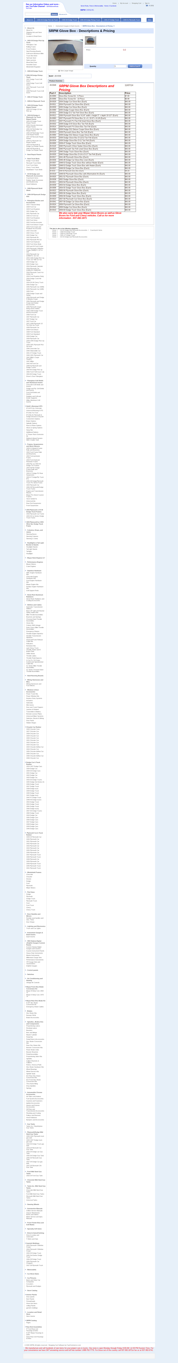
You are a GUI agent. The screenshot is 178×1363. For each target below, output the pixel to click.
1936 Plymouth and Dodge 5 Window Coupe (35, 298)
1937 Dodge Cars (32, 822)
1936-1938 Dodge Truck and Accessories (34, 311)
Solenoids (29, 703)
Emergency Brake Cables (35, 1007)
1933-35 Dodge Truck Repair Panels (33, 122)
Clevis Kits (29, 623)
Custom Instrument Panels (35, 951)
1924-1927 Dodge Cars (34, 766)
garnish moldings (32, 1308)
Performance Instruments (35, 960)
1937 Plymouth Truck (33, 855)
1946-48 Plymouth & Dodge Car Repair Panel (34, 149)
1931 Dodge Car (31, 211)
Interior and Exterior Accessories (33, 1106)
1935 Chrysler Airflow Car (35, 751)
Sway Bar (29, 430)
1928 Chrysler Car (32, 733)
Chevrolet (29, 874)
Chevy (28, 907)
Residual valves (31, 1028)
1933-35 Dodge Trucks (34, 780)
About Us (29, 30)
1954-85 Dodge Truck (33, 374)
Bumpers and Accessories (35, 1120)
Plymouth (29, 885)
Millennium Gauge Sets (34, 957)
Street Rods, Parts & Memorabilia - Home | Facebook (98, 6)
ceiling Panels (30, 1305)
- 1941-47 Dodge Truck (34, 97)
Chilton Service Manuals (34, 1210)
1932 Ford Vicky (31, 220)
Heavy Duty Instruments (34, 953)
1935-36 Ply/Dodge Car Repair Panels (34, 130)
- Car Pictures (31, 1278)
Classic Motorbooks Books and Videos (33, 1213)
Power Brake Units (32, 1050)
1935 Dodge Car (31, 284)
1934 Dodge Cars (32, 264)
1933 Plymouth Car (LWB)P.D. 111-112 (32, 255)
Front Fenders (31, 49)
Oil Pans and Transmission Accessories (35, 1110)
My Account (124, 3)
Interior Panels (31, 1294)
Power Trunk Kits (32, 694)
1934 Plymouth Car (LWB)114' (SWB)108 (33, 269)
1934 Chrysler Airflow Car (35, 747)
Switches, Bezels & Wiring (35, 718)
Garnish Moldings (32, 1243)
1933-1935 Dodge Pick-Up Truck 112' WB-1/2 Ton (35, 258)
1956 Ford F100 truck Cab (35, 372)
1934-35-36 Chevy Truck (34, 282)
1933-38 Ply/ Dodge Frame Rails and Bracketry (33, 469)
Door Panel (30, 720)
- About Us (30, 28)
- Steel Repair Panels (33, 154)
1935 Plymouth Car (32, 850)
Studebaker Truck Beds (34, 169)
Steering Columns (32, 536)
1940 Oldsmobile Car (33, 351)
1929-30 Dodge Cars (33, 771)
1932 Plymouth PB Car (34, 239)
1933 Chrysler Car (32, 745)
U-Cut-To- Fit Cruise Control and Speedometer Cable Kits (35, 661)
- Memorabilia (31, 1269)
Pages (28, 1322)
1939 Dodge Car (31, 336)
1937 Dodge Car (31, 319)
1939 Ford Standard (33, 334)
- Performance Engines (34, 562)
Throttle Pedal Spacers (34, 658)
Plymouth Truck (31, 901)
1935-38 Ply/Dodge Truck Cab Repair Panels (35, 133)
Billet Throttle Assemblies (34, 615)
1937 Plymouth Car (32, 317)
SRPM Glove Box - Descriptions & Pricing (97, 26)
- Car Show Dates (32, 1274)
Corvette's (29, 1284)
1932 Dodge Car (31, 235)
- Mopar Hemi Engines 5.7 (35, 558)
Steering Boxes (31, 534)
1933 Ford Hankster (33, 242)
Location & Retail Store (34, 36)
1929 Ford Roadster (33, 209)
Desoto (28, 879)
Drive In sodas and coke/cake (32, 1236)
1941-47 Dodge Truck (33, 353)
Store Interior (30, 1316)
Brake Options (31, 421)
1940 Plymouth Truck (33, 866)
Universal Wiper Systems (34, 716)
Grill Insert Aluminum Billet (35, 53)
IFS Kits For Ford (32, 413)
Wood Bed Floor (31, 62)
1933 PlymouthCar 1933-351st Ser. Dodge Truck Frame (35, 524)
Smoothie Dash (31, 64)
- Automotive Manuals (34, 1208)
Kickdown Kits (31, 646)
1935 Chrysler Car (32, 753)
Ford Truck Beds (32, 165)
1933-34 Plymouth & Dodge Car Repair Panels (35, 145)
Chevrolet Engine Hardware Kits (32, 577)
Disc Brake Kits (31, 1013)
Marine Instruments (32, 955)
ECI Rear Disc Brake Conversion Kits (33, 1076)
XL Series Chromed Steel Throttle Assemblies (34, 670)
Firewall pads (30, 1301)
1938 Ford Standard (33, 332)
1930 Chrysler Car (32, 738)
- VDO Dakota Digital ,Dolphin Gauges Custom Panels (35, 943)
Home (115, 3)
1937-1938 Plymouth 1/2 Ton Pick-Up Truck (34, 324)
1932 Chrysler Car (32, 742)
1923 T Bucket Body (33, 204)
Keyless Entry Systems (34, 698)
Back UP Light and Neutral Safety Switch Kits (35, 611)
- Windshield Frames (33, 872)
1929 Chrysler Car (32, 736)
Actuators (29, 700)
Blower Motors (31, 564)
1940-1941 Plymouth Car (34, 355)
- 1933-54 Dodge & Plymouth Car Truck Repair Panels (33, 117)
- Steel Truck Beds (32, 158)
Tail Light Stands (31, 549)
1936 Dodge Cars (32, 820)
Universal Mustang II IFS (34, 410)
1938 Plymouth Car (32, 327)
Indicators (29, 643)
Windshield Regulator (33, 67)
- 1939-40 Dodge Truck (34, 71)
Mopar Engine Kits (32, 584)
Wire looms (30, 705)
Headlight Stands (32, 547)
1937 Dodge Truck (32, 786)
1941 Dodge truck (32, 795)
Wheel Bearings (31, 1069)
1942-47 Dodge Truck (33, 797)
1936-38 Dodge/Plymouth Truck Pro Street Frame (34, 482)
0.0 (124, 50)
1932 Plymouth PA (32, 237)
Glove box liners (31, 1303)
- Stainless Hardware (33, 570)
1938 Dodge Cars (32, 824)
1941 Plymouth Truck (33, 868)
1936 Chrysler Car (32, 758)
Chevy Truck (30, 910)
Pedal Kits (29, 1037)
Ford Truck (30, 905)
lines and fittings (31, 1032)
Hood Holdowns (31, 184)
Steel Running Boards (33, 51)
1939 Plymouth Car (32, 338)
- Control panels (32, 970)
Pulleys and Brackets (33, 1115)
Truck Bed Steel (31, 56)
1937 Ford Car (31, 321)
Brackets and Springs (33, 617)
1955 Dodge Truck (32, 806)
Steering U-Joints (32, 538)
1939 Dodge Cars (32, 826)
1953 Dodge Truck (32, 802)
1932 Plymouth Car (32, 843)
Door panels (30, 1297)
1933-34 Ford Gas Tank (34, 1175)
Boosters (29, 1030)
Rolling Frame (31, 47)
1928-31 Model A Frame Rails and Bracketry (34, 449)
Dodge (28, 881)
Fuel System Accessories (35, 1098)
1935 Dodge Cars (32, 817)
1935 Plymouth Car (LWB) (35, 289)
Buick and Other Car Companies (33, 1281)
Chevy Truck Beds (32, 167)
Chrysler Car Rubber (33, 727)
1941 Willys (30, 361)
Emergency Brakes (32, 631)
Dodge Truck (30, 898)
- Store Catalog (31, 1290)
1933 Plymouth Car (32, 846)
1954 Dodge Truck (32, 804)
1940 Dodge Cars (32, 828)
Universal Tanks (31, 1200)
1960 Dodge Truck (32, 813)
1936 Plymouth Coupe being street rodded (33, 307)
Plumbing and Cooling (33, 1113)
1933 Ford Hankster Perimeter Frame (33, 460)
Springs (28, 1088)
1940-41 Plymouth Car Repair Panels (33, 141)
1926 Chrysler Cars (33, 729)
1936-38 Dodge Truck (33, 1259)
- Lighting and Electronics (35, 926)
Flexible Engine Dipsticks (34, 633)
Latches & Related (32, 709)
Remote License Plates (34, 714)
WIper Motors (30, 888)
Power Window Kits (32, 696)
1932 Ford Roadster (33, 218)
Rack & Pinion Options (33, 425)
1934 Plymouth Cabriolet (34, 266)
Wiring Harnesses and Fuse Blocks (33, 684)
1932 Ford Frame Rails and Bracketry (34, 453)
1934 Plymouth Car (32, 485)
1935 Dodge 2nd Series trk (35, 782)
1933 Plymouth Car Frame (35, 514)
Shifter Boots (30, 653)
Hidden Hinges (31, 723)
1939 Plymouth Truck (33, 863)
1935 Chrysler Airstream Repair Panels (34, 126)
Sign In (147, 3)
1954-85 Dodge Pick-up (34, 369)
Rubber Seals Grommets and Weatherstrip (34, 181)
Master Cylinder (31, 1035)
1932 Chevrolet (31, 231)
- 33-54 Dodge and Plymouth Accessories (73, 230)
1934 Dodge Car (31, 815)
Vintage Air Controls (32, 982)
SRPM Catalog (31, 1320)
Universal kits (30, 501)
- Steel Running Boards (34, 675)
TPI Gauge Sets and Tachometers (33, 962)
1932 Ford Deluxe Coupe (34, 224)
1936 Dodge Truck (32, 784)
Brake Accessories (32, 1017)
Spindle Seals (30, 1073)
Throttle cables (31, 656)
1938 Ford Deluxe (32, 329)
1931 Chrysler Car (32, 740)
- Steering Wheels (32, 1204)
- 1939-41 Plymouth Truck (35, 101)
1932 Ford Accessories (34, 222)
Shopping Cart (136, 3)
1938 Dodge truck (32, 788)
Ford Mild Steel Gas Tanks (35, 1194)
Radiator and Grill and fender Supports (33, 397)
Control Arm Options (33, 419)
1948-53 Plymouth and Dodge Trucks (33, 366)
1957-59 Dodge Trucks (34, 811)
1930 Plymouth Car (32, 839)
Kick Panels (30, 1299)
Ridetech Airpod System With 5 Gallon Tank (34, 439)
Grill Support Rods (32, 590)
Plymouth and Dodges (33, 1286)
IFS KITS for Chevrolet (34, 408)
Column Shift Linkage (33, 625)
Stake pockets (31, 60)
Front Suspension (32, 505)
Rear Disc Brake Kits (33, 1045)
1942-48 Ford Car (32, 363)
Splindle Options (31, 423)
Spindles (29, 1058)
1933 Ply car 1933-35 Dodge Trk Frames (33, 464)
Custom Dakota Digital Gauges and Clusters (33, 947)
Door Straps (30, 922)
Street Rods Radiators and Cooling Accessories (35, 599)
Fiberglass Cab (31, 44)
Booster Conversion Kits (34, 1047)
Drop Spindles (31, 1086)
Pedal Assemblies (32, 1054)
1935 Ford (29, 291)
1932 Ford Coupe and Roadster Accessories (33, 227)
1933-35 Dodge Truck (33, 1253)
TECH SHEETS (31, 499)
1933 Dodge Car (31, 262)
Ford (27, 883)
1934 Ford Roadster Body (35, 276)
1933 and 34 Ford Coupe (34, 246)
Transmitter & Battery (33, 711)
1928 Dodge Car (31, 768)
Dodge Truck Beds (32, 161)
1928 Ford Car (31, 207)
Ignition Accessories (33, 1103)
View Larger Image (66, 71)
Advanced (62, 14)
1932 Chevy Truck (32, 233)
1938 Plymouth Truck (33, 857)
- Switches (30, 974)
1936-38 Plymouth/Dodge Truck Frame (34, 488)
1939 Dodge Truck (32, 791)
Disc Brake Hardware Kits (35, 1067)
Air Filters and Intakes (33, 1096)
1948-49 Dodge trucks (33, 800)
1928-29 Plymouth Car (33, 837)
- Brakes (29, 1011)
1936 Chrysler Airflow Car (35, 756)
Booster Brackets (32, 1052)
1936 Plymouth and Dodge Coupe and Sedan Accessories (35, 302)
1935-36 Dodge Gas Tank (35, 1155)
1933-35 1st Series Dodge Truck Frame (35, 517)
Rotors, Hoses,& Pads (33, 1065)
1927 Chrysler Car (32, 731)
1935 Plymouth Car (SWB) (35, 287)
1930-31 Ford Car (32, 216)
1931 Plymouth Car (32, 213)
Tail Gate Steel (31, 58)
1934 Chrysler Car (32, 749)
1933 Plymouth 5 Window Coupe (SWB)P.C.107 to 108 (34, 250)
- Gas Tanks (30, 1124)
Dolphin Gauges (31, 966)
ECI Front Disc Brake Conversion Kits (33, 1080)
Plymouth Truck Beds (33, 163)
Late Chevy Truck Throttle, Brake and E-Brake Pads (33, 649)
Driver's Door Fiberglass (34, 376)
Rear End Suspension (33, 503)
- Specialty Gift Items (34, 1229)
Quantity (92, 66)
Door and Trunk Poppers (34, 707)
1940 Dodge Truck (32, 793)
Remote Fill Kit (31, 1015)
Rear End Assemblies (34, 1327)
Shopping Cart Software (56, 1345)
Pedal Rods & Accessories (35, 1039)
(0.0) (151, 5)
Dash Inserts (30, 937)
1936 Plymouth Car (32, 852)
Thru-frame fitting (32, 1083)
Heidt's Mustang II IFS (34, 406)
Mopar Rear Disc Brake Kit (35, 1001)
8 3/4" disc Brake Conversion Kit (32, 1003)
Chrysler (29, 877)
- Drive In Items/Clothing (35, 1233)
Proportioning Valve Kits (34, 1056)
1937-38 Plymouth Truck (34, 1265)
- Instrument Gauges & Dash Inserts (67, 26)
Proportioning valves (33, 1026)
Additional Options (32, 432)
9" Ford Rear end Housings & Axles (32, 1329)
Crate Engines (31, 566)
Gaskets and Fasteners (34, 1101)
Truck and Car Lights (33, 928)
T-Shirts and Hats (32, 1239)
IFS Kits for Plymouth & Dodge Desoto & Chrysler (35, 415)
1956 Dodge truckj (32, 808)
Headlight (29, 553)
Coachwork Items (32, 178)
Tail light (29, 551)
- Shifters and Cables (34, 605)
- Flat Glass (30, 892)
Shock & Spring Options (34, 428)
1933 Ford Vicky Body (33, 244)
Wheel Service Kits (32, 1071)
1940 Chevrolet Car (32, 348)
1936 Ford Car (31, 314)
